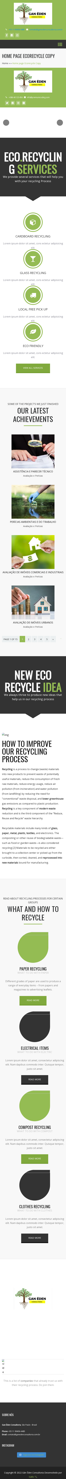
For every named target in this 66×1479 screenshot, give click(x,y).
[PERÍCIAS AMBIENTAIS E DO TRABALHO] (33, 517)
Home (5, 63)
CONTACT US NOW (33, 1319)
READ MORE (33, 1000)
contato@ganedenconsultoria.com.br (46, 29)
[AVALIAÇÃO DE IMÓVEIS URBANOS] (33, 618)
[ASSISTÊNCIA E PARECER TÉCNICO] (33, 467)
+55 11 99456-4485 (17, 29)
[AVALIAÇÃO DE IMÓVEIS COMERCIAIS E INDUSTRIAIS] (33, 568)
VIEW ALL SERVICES (33, 367)
